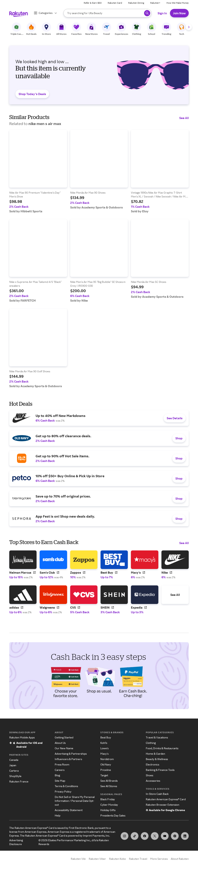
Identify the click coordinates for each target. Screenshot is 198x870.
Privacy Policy (63, 791)
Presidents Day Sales (112, 815)
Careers (59, 769)
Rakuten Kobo (117, 858)
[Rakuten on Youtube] (165, 836)
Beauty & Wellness (157, 759)
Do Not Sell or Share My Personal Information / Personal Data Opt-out (75, 800)
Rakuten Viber (97, 858)
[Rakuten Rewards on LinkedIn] (185, 836)
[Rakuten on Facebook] (144, 836)
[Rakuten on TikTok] (134, 836)
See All (184, 118)
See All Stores (108, 786)
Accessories (153, 780)
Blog (57, 775)
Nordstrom (107, 759)
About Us (60, 742)
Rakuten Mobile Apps (22, 737)
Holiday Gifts (107, 810)
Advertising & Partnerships (71, 753)
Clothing (151, 742)
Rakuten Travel (138, 858)
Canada (13, 759)
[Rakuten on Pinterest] (175, 836)
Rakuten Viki (78, 858)
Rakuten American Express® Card (166, 799)
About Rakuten (180, 858)
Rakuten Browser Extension (162, 804)
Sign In (162, 13)
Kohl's (103, 742)
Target (104, 775)
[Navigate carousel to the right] (189, 27)
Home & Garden (155, 753)
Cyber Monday (109, 804)
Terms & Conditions (66, 786)
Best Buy (105, 737)
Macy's (104, 753)
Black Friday (107, 799)
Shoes (149, 775)
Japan (12, 765)
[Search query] (147, 13)
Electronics (152, 764)
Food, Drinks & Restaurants (162, 748)
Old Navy (105, 764)
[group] (38, 171)
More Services (159, 858)
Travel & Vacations (157, 737)
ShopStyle (15, 776)
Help (57, 815)
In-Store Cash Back (157, 793)
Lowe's (104, 748)
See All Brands (109, 780)
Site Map (60, 780)
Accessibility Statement (69, 810)
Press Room (62, 764)
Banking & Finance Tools (160, 769)
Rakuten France (18, 781)
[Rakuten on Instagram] (124, 836)
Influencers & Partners (68, 759)
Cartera (14, 770)
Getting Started (64, 737)
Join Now (179, 13)
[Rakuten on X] (155, 836)
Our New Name (64, 748)
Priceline (105, 769)
